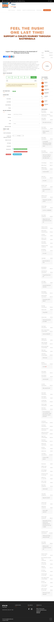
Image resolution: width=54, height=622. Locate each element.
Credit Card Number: (7, 132)
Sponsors (19, 10)
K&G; (7, 620)
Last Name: (9, 101)
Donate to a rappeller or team (28, 10)
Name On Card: (8, 140)
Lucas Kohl (46, 96)
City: (10, 120)
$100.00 (15, 77)
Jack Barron (46, 85)
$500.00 (9, 77)
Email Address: (8, 104)
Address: (9, 117)
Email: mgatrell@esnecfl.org (19, 1)
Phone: (9, 108)
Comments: (9, 146)
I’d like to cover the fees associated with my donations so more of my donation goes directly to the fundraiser (20, 85)
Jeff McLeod (46, 104)
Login (50, 1)
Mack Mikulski (46, 92)
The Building (39, 10)
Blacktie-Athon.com (9, 618)
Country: (9, 114)
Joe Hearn (45, 100)
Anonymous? (8, 149)
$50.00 (21, 77)
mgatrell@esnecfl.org (42, 610)
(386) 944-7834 (41, 608)
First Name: (9, 98)
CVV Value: (9, 143)
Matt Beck (45, 82)
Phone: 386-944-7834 (7, 1)
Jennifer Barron (46, 89)
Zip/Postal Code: (8, 126)
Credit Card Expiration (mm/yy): (7, 137)
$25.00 (27, 77)
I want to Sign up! (11, 10)
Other (33, 77)
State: (10, 123)
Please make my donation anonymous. (20, 151)
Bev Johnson (46, 78)
